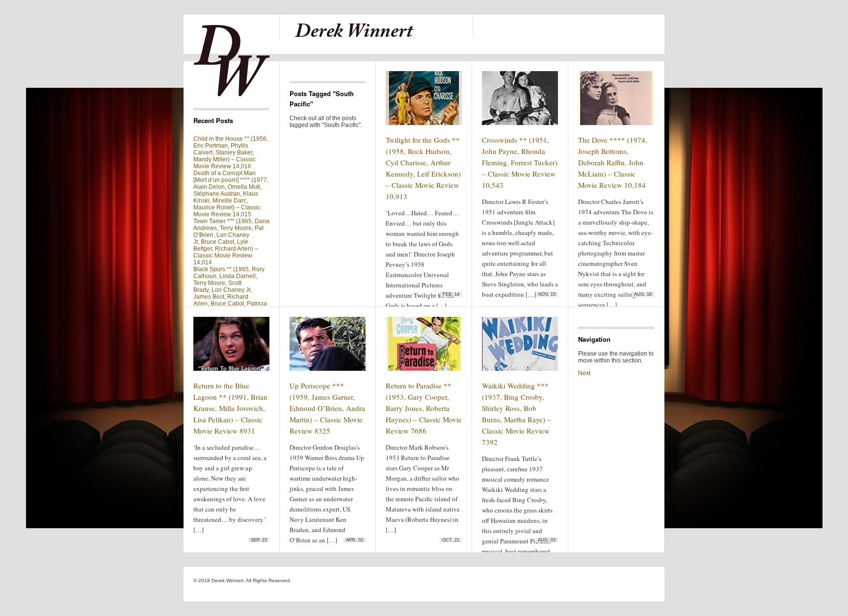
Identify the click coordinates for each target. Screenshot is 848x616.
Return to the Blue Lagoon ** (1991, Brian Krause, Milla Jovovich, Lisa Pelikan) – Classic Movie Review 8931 (230, 408)
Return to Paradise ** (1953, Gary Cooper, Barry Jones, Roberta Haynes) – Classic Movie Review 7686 (424, 408)
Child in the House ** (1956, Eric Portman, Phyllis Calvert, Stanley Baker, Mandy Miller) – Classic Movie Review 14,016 (230, 152)
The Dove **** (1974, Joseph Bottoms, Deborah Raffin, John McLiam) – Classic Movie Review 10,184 (612, 162)
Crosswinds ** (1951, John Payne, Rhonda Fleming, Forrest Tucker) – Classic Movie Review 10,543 (519, 162)
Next (584, 373)
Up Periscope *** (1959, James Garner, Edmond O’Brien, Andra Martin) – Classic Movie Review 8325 (327, 408)
